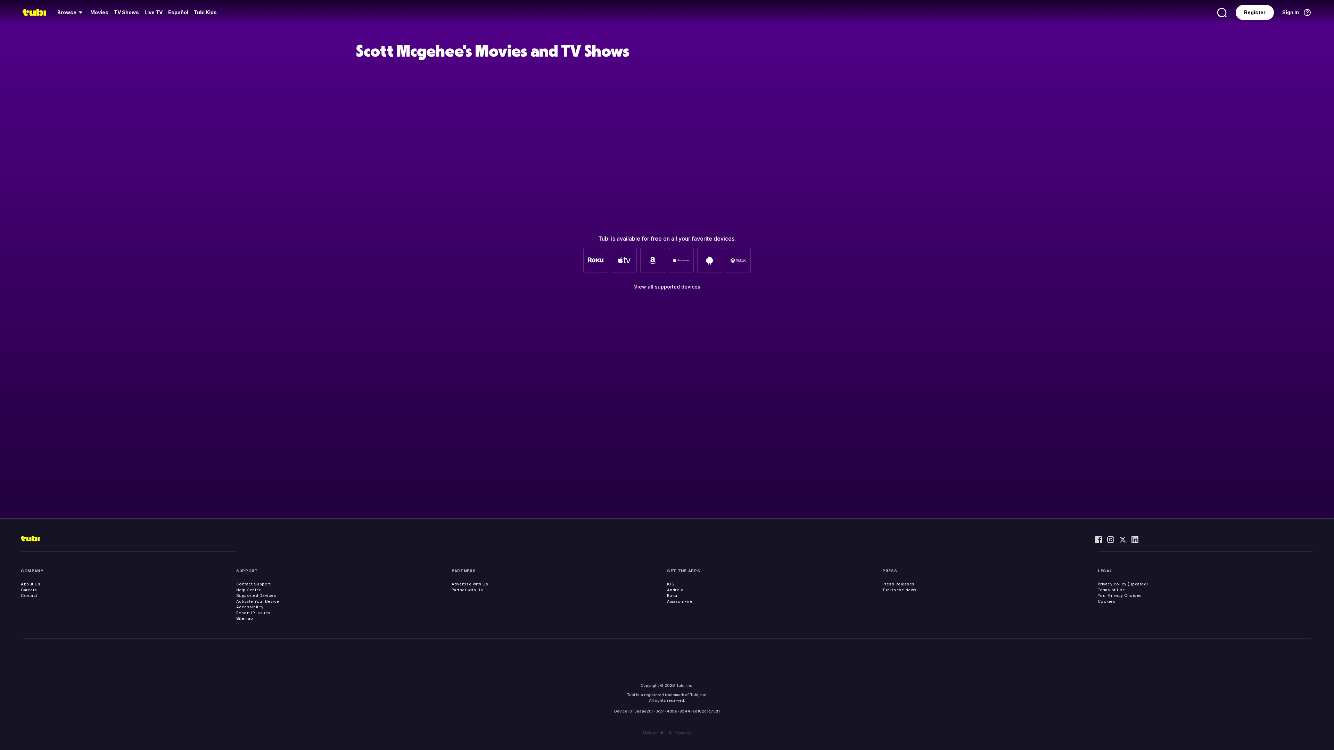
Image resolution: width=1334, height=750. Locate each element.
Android (675, 590)
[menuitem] (71, 12)
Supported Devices (256, 595)
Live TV (154, 12)
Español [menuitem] (178, 12)
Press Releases (898, 584)
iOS (671, 584)
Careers (29, 590)
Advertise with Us (470, 584)
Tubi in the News (899, 590)
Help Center (248, 590)
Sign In (1290, 12)
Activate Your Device (257, 601)
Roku (672, 595)
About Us (30, 584)
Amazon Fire (680, 601)
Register (1255, 12)
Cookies (1106, 601)
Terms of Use (1111, 590)
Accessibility (250, 607)
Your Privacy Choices (1120, 595)
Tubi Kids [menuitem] (205, 12)
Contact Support (253, 584)
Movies (99, 12)
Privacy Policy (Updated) (1123, 584)
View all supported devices (667, 287)
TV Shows (126, 12)
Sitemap (244, 618)
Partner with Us (467, 590)
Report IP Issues (253, 612)
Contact (29, 595)
